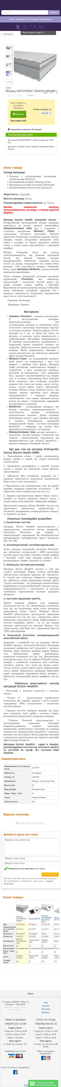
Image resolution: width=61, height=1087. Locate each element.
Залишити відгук (50, 874)
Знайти (54, 12)
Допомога (46, 1012)
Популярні (45, 1009)
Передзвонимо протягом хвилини (45, 1084)
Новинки (45, 1006)
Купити (19, 114)
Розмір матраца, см (42, 109)
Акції (46, 1003)
